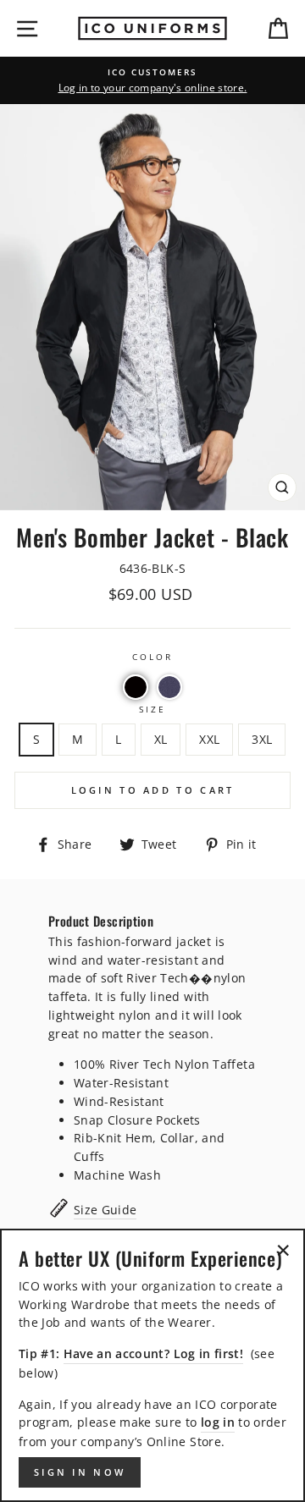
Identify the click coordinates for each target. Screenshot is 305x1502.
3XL (262, 739)
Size (152, 709)
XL (161, 739)
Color (152, 657)
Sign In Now (79, 1472)
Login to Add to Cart (153, 790)
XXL (209, 739)
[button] (135, 687)
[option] (152, 80)
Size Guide (105, 1210)
